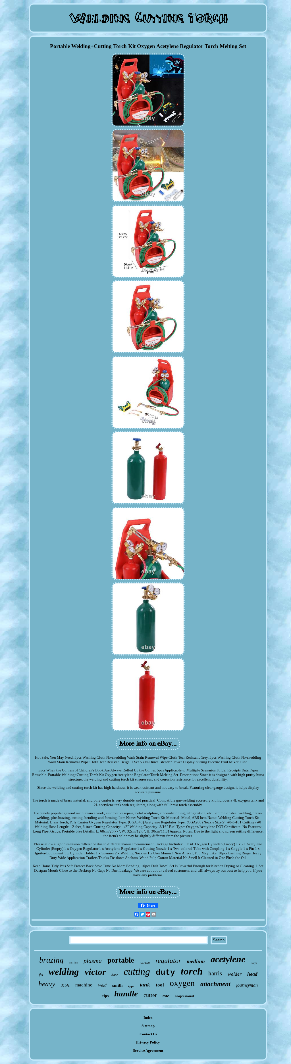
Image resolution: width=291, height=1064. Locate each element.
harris (215, 973)
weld (102, 985)
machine (83, 985)
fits (41, 975)
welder (235, 974)
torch (192, 971)
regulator (168, 960)
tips (105, 996)
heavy (46, 984)
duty (165, 972)
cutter (150, 995)
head (252, 974)
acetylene (228, 959)
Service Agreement (148, 1050)
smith (117, 985)
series (73, 962)
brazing (51, 960)
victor (95, 972)
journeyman (247, 985)
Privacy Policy (148, 1042)
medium (196, 961)
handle (126, 993)
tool (160, 985)
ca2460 (145, 963)
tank (145, 985)
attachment (215, 984)
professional (184, 996)
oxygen (182, 983)
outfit (254, 963)
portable (120, 960)
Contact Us (148, 1034)
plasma (93, 960)
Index (148, 1017)
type (131, 986)
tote (166, 996)
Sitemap (148, 1026)
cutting (137, 971)
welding (64, 972)
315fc (65, 985)
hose (114, 975)
